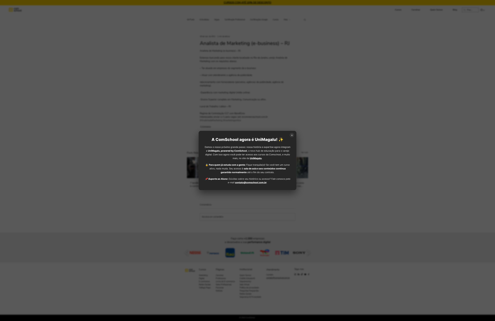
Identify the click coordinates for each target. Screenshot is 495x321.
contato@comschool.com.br (251, 182)
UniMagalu (256, 158)
